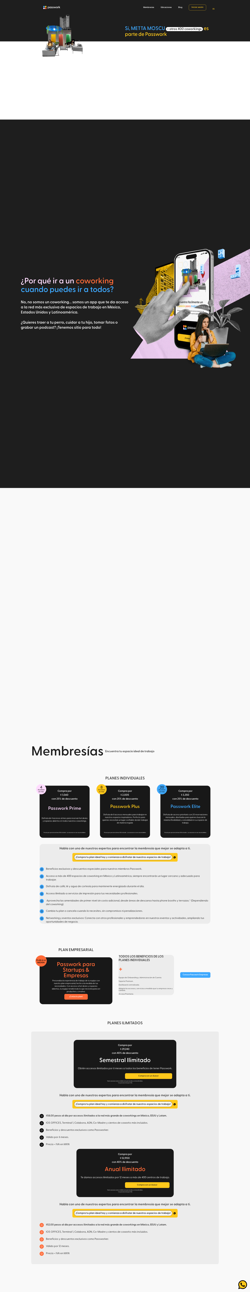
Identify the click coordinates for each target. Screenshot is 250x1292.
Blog (180, 7)
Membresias (148, 7)
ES (214, 9)
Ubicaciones (166, 7)
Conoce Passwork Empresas (195, 975)
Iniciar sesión (197, 7)
